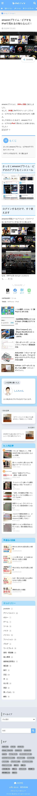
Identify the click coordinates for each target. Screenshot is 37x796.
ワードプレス (28, 8)
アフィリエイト (10, 613)
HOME (19, 783)
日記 (6, 674)
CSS (13, 746)
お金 (4, 754)
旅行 (6, 670)
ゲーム (7, 622)
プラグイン (15, 761)
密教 (23, 765)
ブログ (7, 644)
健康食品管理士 (10, 661)
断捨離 (31, 769)
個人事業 (8, 657)
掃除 (14, 769)
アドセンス (13, 754)
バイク (7, 631)
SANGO (18, 750)
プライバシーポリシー (18, 791)
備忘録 (7, 666)
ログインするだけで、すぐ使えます (15, 153)
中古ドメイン (7, 765)
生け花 (7, 683)
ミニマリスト (27, 761)
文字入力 (22, 769)
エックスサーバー (25, 754)
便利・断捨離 (9, 652)
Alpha (5, 746)
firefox (20, 746)
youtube (7, 609)
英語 (6, 688)
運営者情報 (24, 787)
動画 (16, 765)
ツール (18, 8)
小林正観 (6, 769)
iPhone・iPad (14, 302)
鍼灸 (6, 696)
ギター (6, 617)
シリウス (30, 758)
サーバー (21, 758)
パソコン (9, 8)
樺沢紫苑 (6, 772)
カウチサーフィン (8, 758)
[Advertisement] (18, 82)
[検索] (33, 730)
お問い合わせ (13, 787)
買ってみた (8, 692)
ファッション (9, 639)
